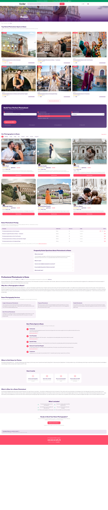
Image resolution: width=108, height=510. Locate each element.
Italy (22, 19)
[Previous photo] (3, 151)
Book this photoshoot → (33, 333)
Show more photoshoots (54, 100)
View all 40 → (104, 134)
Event (27, 136)
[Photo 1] (17, 163)
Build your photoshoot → (43, 243)
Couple (11, 136)
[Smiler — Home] (22, 4)
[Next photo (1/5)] (34, 44)
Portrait (31, 136)
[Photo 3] (54, 163)
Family (15, 136)
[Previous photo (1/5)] (2, 44)
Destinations (5, 23)
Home (2, 23)
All (2, 136)
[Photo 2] (18, 163)
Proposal (22, 136)
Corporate (36, 136)
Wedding (6, 136)
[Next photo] (34, 151)
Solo (19, 136)
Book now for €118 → (10, 122)
